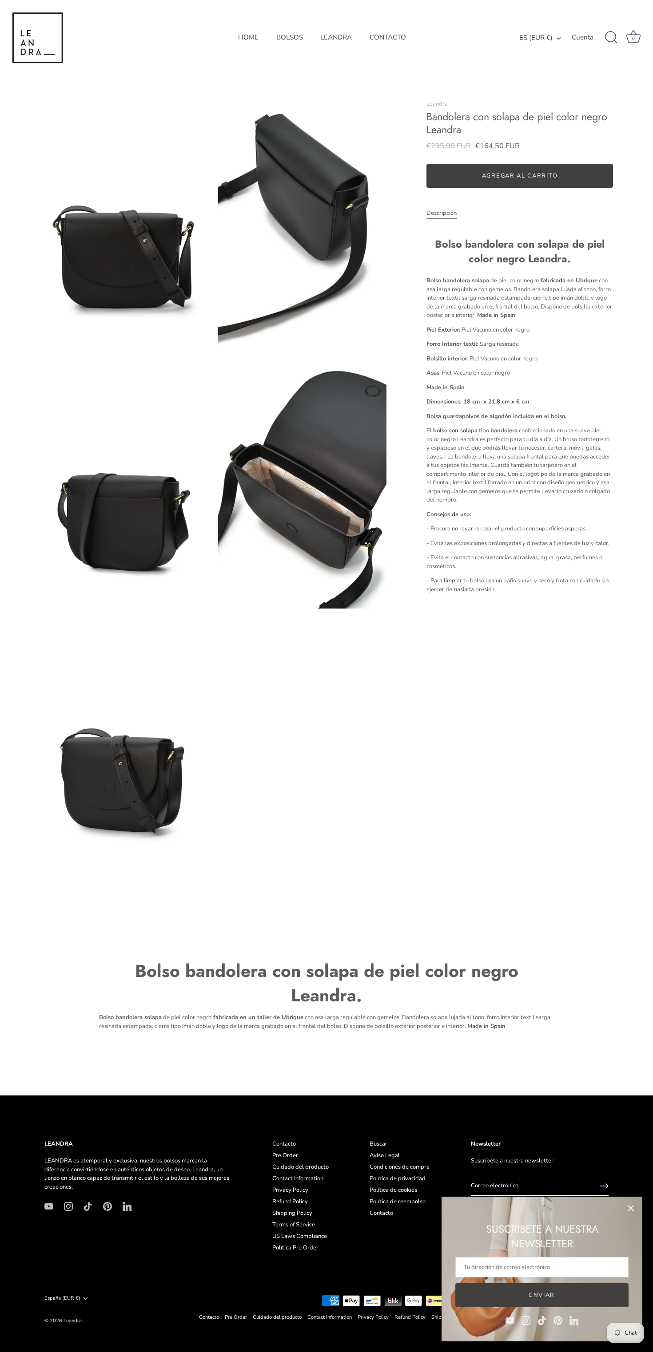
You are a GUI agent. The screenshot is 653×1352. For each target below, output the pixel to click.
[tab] (446, 214)
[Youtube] (510, 1320)
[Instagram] (526, 1320)
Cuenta (582, 37)
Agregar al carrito (519, 176)
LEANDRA (336, 37)
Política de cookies (393, 1190)
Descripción (441, 213)
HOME (248, 37)
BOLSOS (289, 37)
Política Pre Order (295, 1248)
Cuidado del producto (300, 1167)
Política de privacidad (398, 1178)
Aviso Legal (385, 1155)
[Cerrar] (631, 1208)
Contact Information (297, 1178)
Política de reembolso (398, 1202)
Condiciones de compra (400, 1167)
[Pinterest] (557, 1320)
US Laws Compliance (299, 1236)
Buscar (378, 1144)
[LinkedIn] (573, 1320)
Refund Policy (290, 1202)
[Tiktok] (542, 1320)
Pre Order (285, 1155)
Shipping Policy (292, 1213)
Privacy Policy (290, 1190)
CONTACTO (388, 37)
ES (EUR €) (536, 38)
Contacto (284, 1144)
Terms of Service (293, 1225)
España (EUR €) (62, 1298)
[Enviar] (604, 1186)
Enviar (542, 1295)
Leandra (437, 104)
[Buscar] (611, 37)
